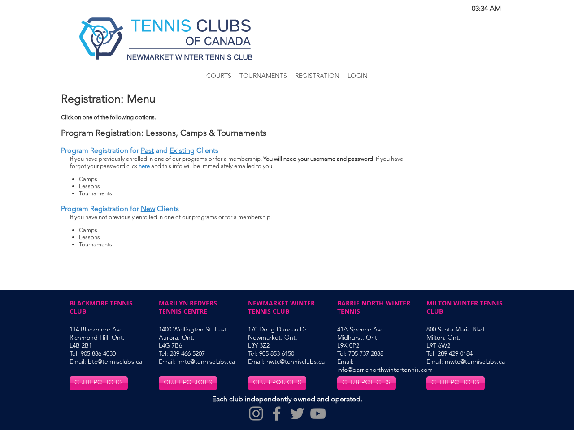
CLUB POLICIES (98, 383)
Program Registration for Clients (120, 208)
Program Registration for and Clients (139, 150)
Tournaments (263, 76)
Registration (317, 76)
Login (358, 76)
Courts (218, 76)
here (144, 166)
